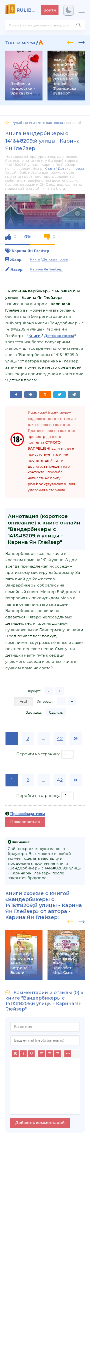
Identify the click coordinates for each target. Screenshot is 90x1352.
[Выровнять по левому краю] (41, 1053)
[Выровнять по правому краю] (57, 1053)
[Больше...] (67, 1053)
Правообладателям (27, 814)
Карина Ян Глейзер (30, 251)
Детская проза (71, 168)
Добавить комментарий (40, 1122)
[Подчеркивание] (31, 1053)
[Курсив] (23, 1053)
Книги (49, 168)
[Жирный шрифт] (15, 1053)
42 (60, 738)
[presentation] (70, 41)
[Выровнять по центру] (49, 1053)
